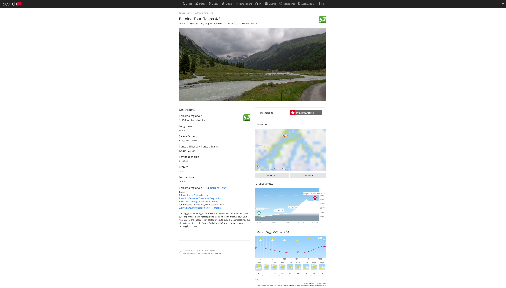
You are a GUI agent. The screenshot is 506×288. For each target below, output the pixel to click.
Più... (257, 279)
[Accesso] (503, 4)
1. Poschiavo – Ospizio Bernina (194, 195)
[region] (290, 150)
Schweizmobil (321, 283)
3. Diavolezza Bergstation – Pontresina (198, 201)
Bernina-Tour (218, 188)
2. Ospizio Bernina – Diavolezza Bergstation (200, 198)
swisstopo (269, 169)
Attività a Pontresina (204, 13)
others (288, 169)
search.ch (261, 169)
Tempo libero (185, 13)
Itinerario (309, 175)
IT (494, 3)
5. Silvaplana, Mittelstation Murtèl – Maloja (200, 207)
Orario (273, 175)
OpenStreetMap (279, 169)
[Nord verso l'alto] (323, 168)
